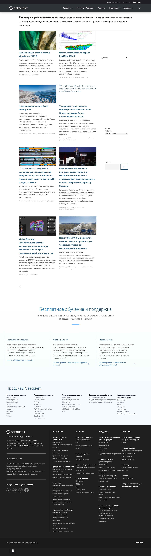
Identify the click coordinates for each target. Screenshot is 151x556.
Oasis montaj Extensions (70, 400)
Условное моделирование (85, 473)
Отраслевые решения (84, 8)
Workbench (35, 74)
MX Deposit (10, 411)
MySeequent (80, 481)
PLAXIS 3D (37, 407)
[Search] (124, 167)
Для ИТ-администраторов (108, 510)
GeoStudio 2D (39, 414)
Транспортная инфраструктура (63, 474)
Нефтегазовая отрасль (60, 494)
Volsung (9, 416)
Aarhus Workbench (68, 407)
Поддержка (114, 8)
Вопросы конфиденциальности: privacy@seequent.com (25, 471)
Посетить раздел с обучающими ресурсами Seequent (69, 364)
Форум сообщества (82, 459)
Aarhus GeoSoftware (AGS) (71, 404)
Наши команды (127, 456)
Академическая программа (85, 467)
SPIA (63, 411)
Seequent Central (123, 411)
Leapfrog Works (12, 400)
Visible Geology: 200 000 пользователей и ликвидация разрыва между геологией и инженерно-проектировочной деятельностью (36, 246)
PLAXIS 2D (37, 404)
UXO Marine (66, 402)
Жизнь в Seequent (128, 459)
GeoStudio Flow (39, 418)
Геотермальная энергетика (62, 491)
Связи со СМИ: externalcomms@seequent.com (22, 474)
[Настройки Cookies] (13, 551)
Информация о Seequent (130, 440)
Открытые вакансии (128, 453)
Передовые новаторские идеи (38, 201)
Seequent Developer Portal (85, 492)
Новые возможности (81, 77)
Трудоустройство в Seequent (132, 450)
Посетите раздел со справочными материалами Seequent (112, 364)
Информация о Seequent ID (108, 476)
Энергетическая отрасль (67, 209)
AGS (29, 74)
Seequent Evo (121, 400)
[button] (114, 58)
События (79, 456)
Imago (8, 409)
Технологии (51, 201)
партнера (125, 470)
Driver (8, 414)
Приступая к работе (105, 462)
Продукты (67, 8)
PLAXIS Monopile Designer (43, 409)
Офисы (124, 442)
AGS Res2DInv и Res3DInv (71, 409)
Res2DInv (71, 77)
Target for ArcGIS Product (15, 407)
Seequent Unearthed (83, 440)
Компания (127, 8)
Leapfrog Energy (12, 402)
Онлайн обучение (105, 489)
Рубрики (108, 131)
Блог (77, 442)
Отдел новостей (127, 478)
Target (8, 404)
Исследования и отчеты (84, 445)
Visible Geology (33, 274)
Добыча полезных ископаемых (78, 138)
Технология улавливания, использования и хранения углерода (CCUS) (61, 502)
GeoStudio (37, 411)
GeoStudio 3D (39, 416)
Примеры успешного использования (80, 267)
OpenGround (38, 397)
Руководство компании (130, 467)
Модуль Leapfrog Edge (97, 397)
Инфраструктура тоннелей (61, 477)
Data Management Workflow (127, 414)
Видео (39, 133)
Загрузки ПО (103, 464)
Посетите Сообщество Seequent (19, 360)
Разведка (55, 447)
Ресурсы (101, 8)
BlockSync (120, 402)
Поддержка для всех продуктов (110, 454)
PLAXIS (36, 402)
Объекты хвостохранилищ (61, 461)
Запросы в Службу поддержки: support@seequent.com (25, 463)
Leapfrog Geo (11, 397)
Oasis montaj (33, 133)
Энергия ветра (57, 496)
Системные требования (107, 467)
